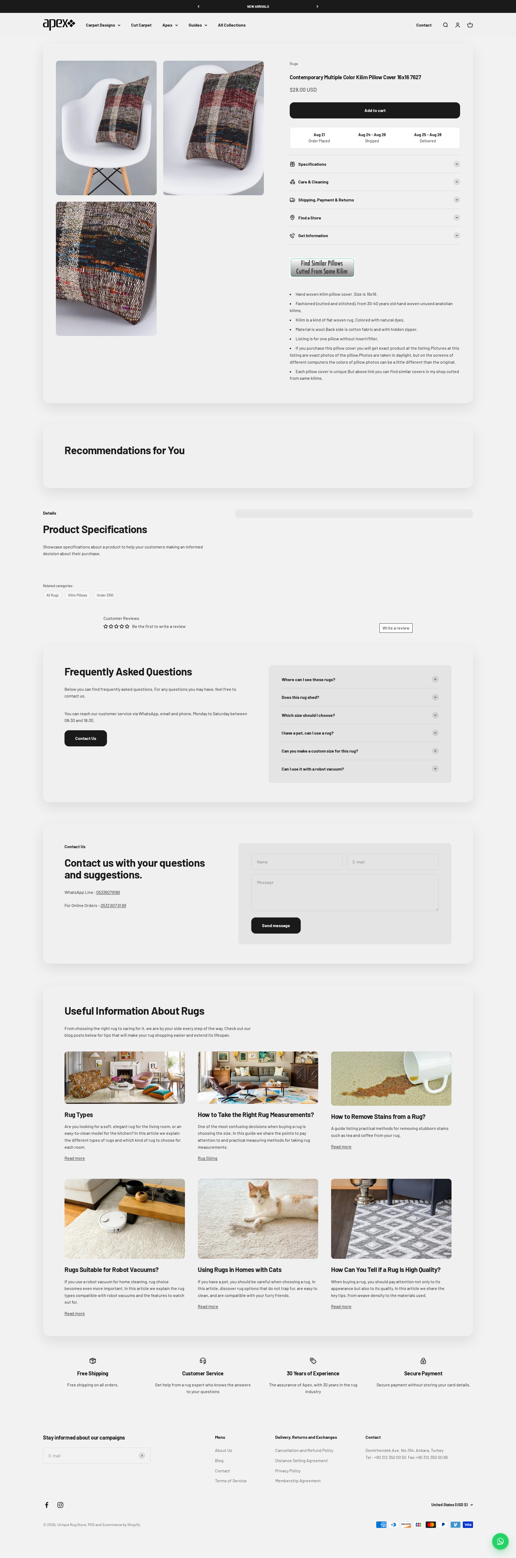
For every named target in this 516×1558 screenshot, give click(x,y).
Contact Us (85, 738)
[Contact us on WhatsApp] (500, 1541)
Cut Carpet (141, 25)
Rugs (294, 63)
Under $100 (105, 595)
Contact (424, 25)
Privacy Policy (287, 1470)
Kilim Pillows (77, 595)
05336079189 (108, 892)
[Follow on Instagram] (60, 1505)
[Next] (317, 6)
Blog (219, 1460)
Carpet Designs (100, 25)
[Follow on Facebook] (46, 1505)
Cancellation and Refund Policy (304, 1450)
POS (91, 1524)
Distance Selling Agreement (301, 1460)
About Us (223, 1450)
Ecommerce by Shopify (121, 1524)
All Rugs (52, 595)
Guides (195, 25)
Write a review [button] (396, 627)
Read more (74, 1158)
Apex (167, 25)
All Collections (232, 25)
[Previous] (198, 6)
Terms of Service (231, 1480)
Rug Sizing (207, 1158)
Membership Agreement (298, 1480)
